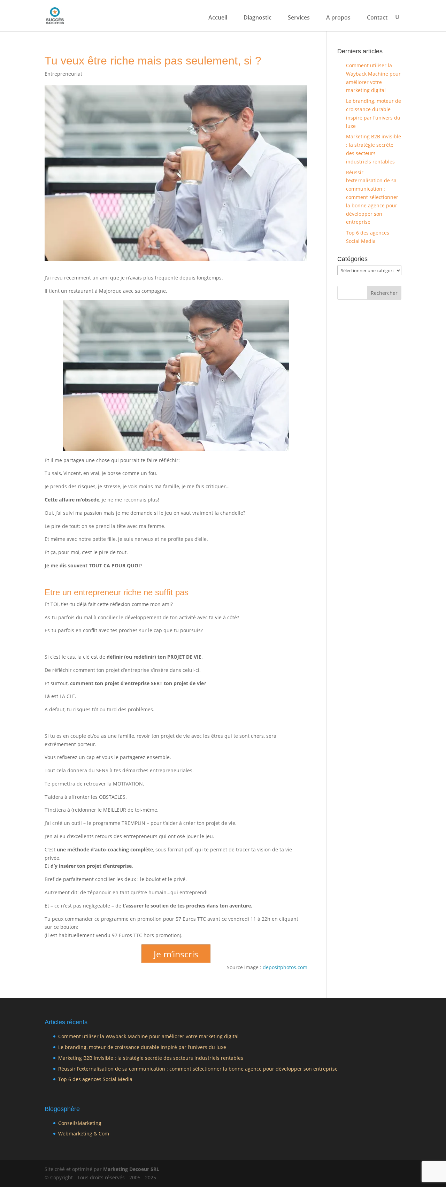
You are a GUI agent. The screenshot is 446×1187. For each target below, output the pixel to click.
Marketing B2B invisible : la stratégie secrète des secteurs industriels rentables (150, 1058)
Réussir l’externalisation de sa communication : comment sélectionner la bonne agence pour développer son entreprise (372, 197)
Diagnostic (257, 18)
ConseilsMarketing (79, 1123)
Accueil (217, 18)
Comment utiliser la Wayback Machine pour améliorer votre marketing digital (148, 1036)
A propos (338, 18)
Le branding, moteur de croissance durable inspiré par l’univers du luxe (142, 1047)
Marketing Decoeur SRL (131, 1169)
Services (299, 18)
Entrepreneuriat (63, 73)
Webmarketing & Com (83, 1133)
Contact (377, 18)
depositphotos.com (285, 967)
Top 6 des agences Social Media (95, 1079)
